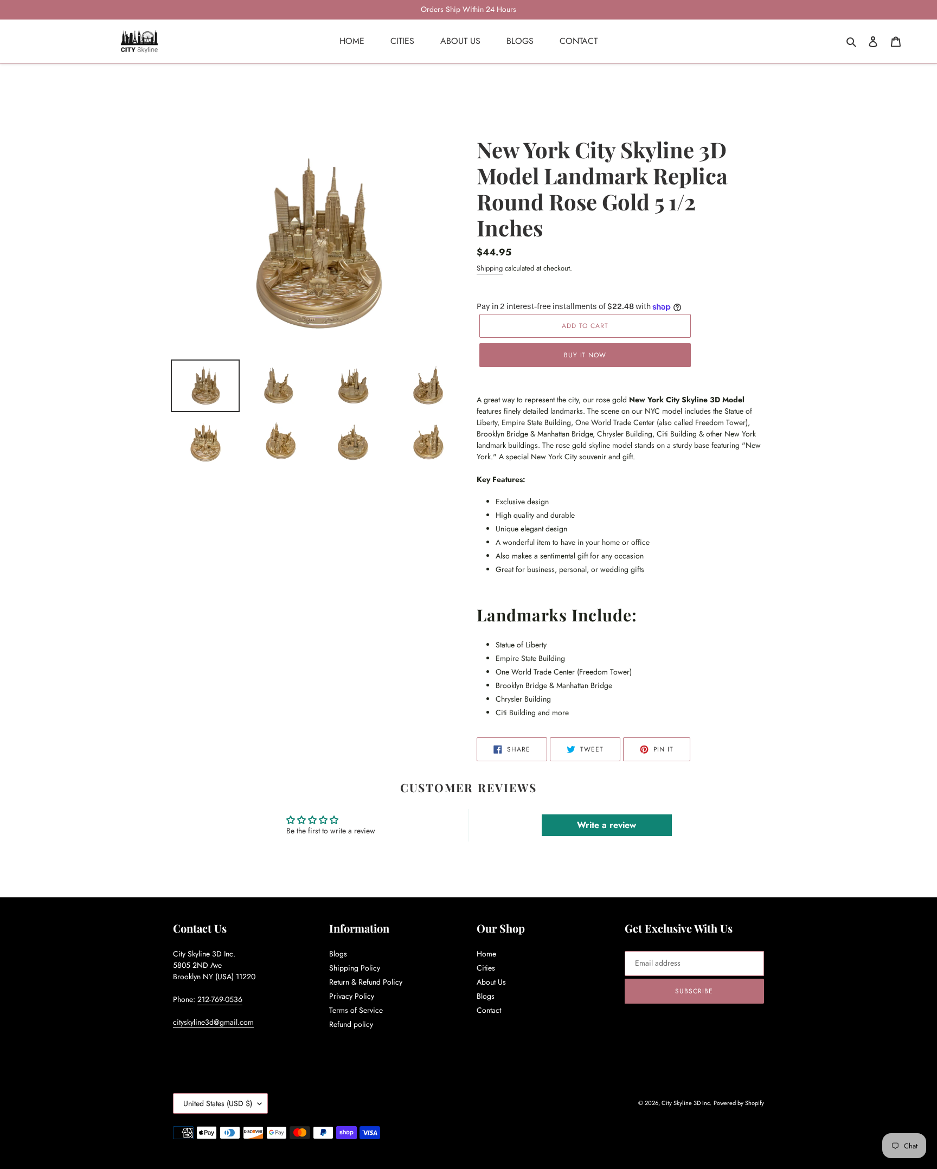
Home (486, 953)
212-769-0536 (219, 999)
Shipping (490, 268)
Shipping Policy (354, 967)
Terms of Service (356, 1010)
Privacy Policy (351, 996)
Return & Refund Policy (365, 982)
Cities (486, 967)
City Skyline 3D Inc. (686, 1103)
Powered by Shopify (739, 1103)
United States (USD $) (217, 1103)
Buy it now (585, 355)
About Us (491, 982)
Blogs (338, 953)
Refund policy (351, 1024)
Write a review (606, 825)
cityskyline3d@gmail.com (213, 1022)
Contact (489, 1010)
